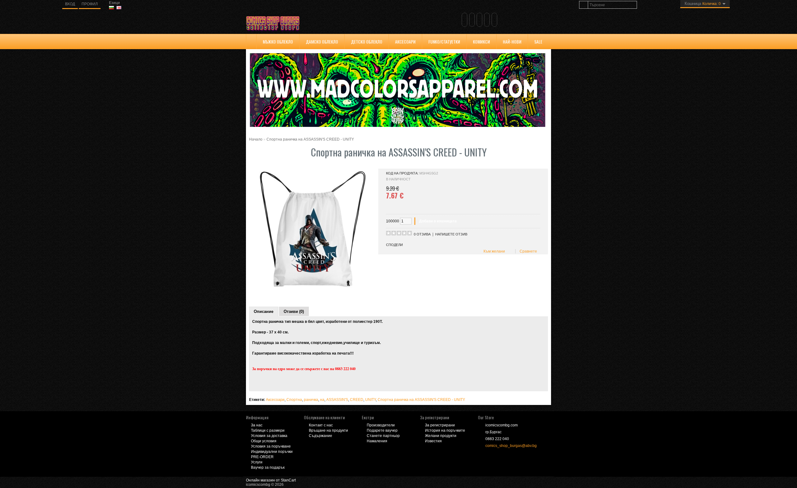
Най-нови (512, 41)
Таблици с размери (268, 430)
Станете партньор (383, 436)
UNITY (370, 399)
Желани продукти (440, 436)
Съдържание (320, 436)
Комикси (481, 41)
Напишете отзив (451, 234)
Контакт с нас (321, 425)
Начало (255, 139)
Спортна (294, 399)
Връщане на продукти (328, 430)
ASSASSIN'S (337, 399)
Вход (70, 4)
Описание (263, 311)
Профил (90, 4)
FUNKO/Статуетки (444, 41)
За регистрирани (440, 425)
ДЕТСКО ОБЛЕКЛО (366, 41)
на (322, 399)
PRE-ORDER (262, 457)
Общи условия (263, 441)
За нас (256, 425)
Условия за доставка (269, 436)
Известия (433, 441)
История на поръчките (445, 430)
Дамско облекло (322, 41)
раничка (311, 399)
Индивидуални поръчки (272, 451)
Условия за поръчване (271, 446)
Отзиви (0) (294, 311)
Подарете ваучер (382, 430)
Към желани (493, 251)
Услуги (256, 462)
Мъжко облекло (278, 41)
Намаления (377, 441)
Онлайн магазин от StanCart (271, 480)
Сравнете (527, 251)
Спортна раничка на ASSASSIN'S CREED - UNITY (310, 139)
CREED (356, 399)
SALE (538, 41)
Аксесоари (405, 41)
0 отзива (422, 234)
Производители (381, 425)
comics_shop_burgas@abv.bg (511, 446)
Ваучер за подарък (268, 467)
